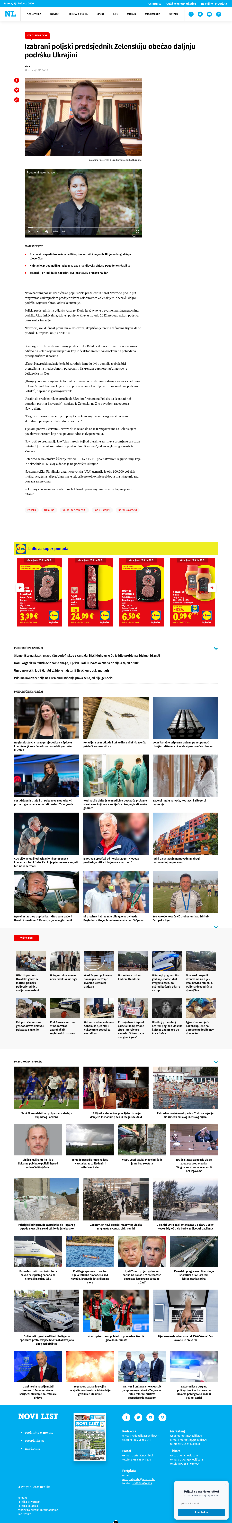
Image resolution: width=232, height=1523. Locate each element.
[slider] (83, 227)
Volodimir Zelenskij (74, 510)
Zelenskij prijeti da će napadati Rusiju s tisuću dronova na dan (69, 272)
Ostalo (173, 13)
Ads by (134, 236)
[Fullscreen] (137, 231)
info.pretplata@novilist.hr (138, 1479)
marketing (32, 1448)
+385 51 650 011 (141, 1439)
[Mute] (46, 231)
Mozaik (131, 13)
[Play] (29, 231)
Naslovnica (34, 13)
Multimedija (152, 13)
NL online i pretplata (214, 3)
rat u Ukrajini (102, 510)
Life (115, 13)
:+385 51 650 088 (190, 1444)
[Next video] (37, 231)
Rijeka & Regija (78, 13)
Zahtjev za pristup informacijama (37, 1510)
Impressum (24, 1514)
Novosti (55, 13)
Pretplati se (201, 1512)
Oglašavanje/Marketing (181, 3)
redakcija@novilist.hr (145, 1435)
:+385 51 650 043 (142, 1483)
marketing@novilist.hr (193, 1439)
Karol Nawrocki (127, 510)
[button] (212, 587)
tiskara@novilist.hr (191, 1459)
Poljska (31, 510)
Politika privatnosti (29, 1501)
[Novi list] (10, 14)
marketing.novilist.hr (189, 1435)
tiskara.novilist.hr (187, 1455)
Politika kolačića (27, 1506)
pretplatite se (34, 1440)
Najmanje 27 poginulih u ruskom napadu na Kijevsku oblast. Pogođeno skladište (80, 265)
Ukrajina (49, 510)
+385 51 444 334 (141, 1459)
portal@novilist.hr (143, 1455)
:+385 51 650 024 (190, 1463)
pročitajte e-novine (39, 1432)
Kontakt (22, 1497)
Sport (100, 13)
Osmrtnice (154, 3)
